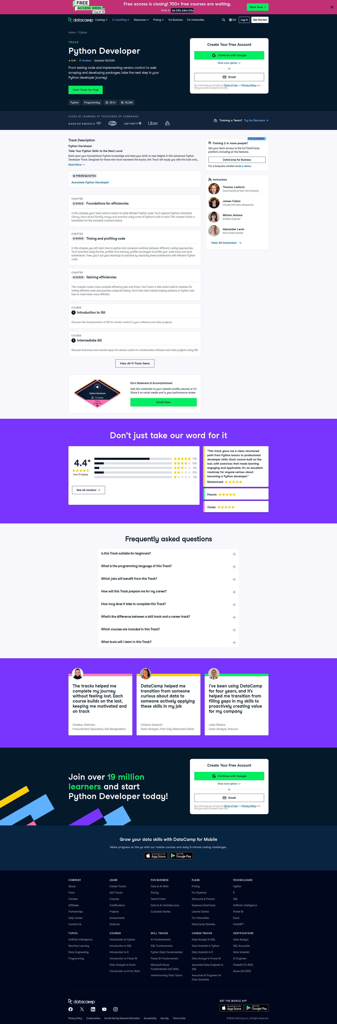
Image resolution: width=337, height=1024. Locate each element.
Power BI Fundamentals (164, 958)
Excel (236, 918)
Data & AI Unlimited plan (165, 905)
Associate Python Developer (90, 182)
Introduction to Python (122, 939)
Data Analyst (241, 939)
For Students (199, 892)
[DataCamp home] (93, 1001)
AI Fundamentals (161, 939)
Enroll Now (163, 402)
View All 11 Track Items (135, 363)
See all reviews (86, 490)
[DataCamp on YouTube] (104, 1009)
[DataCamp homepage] (80, 19)
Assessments (117, 918)
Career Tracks (118, 886)
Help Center (75, 918)
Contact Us (74, 924)
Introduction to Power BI (123, 958)
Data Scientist (241, 952)
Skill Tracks (116, 892)
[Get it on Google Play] (181, 855)
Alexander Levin (233, 229)
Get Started (260, 19)
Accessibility (150, 1018)
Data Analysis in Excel (123, 964)
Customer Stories (160, 911)
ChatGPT (238, 924)
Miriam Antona (232, 215)
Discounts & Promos (203, 899)
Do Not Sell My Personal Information (122, 1018)
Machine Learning (78, 945)
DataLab (115, 924)
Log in (244, 19)
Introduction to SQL (121, 945)
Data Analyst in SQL (203, 939)
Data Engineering (78, 952)
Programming (76, 958)
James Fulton (231, 201)
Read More (74, 164)
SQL (235, 899)
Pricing (155, 892)
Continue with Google (232, 55)
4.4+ (73, 60)
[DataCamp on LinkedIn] (93, 1009)
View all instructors (224, 242)
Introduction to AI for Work (125, 971)
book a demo (243, 166)
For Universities (195, 19)
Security (165, 1018)
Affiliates (73, 905)
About (71, 886)
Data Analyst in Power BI (206, 958)
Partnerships (75, 911)
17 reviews (85, 60)
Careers (73, 899)
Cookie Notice (93, 1018)
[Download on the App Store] (156, 855)
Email (232, 77)
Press (71, 892)
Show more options (227, 63)
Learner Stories (200, 911)
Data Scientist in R (202, 952)
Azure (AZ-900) (242, 971)
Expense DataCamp (203, 905)
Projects (114, 911)
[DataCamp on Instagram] (115, 1009)
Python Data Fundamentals (167, 952)
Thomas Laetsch (234, 187)
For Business (175, 19)
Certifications (117, 905)
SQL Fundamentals (162, 945)
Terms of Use (230, 85)
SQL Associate (241, 945)
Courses (114, 899)
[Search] (223, 20)
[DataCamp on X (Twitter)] (82, 1009)
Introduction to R (119, 952)
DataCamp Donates (203, 924)
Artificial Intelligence (245, 905)
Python (83, 32)
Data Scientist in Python (205, 945)
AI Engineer (239, 958)
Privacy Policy (249, 85)
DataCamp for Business (237, 159)
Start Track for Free (85, 89)
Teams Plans (158, 899)
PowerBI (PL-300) (243, 964)
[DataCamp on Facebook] (70, 1009)
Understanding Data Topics (166, 975)
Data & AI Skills (160, 886)
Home (71, 32)
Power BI (238, 911)
